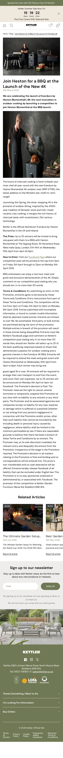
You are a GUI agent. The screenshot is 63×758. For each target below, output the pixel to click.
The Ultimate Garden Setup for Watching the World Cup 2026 (21, 536)
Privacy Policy (16, 735)
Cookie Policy (26, 735)
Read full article (10, 554)
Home (5, 34)
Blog (11, 34)
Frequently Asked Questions (38, 735)
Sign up (50, 586)
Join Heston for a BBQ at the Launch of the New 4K (36, 34)
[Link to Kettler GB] (31, 25)
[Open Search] (11, 26)
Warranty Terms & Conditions (53, 735)
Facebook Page (37, 257)
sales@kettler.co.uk (43, 671)
